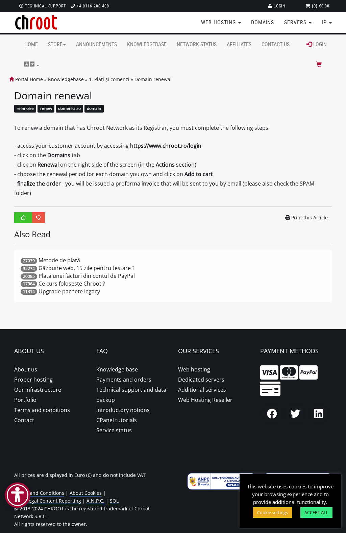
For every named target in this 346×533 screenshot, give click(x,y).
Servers (296, 22)
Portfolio (25, 400)
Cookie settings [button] (272, 512)
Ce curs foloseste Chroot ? (72, 283)
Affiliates (239, 44)
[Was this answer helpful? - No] (38, 217)
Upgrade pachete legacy (69, 291)
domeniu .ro (69, 109)
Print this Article (309, 217)
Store (55, 44)
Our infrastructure (37, 389)
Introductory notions (123, 410)
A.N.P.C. (95, 501)
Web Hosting (219, 22)
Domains (262, 22)
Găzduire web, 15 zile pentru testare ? (86, 268)
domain (94, 109)
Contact (24, 420)
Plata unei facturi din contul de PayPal (87, 276)
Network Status (197, 44)
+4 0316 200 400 (92, 6)
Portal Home (28, 79)
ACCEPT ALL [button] (316, 512)
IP (325, 22)
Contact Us (276, 44)
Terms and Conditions (39, 493)
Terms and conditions (42, 410)
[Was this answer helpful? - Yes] (23, 217)
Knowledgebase (147, 44)
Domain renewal (153, 79)
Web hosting (194, 369)
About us (25, 369)
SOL (114, 501)
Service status (114, 430)
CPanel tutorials (116, 420)
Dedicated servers (201, 379)
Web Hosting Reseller (205, 400)
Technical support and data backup (131, 395)
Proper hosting (33, 379)
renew (46, 109)
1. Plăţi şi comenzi (109, 79)
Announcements (96, 44)
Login (279, 6)
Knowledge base (117, 369)
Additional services (202, 389)
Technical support (45, 6)
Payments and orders (123, 379)
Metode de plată (59, 260)
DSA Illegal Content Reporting (47, 501)
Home (31, 44)
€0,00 (320, 6)
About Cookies (86, 493)
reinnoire (25, 109)
